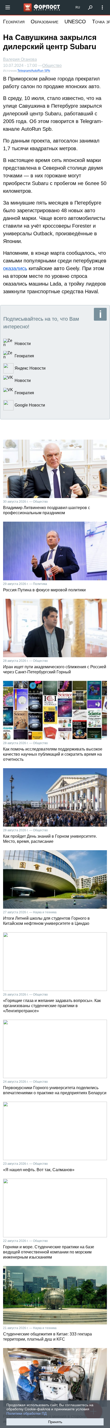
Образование (44, 21)
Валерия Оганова (20, 59)
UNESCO (75, 21)
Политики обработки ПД (26, 1413)
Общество (52, 66)
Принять (55, 1422)
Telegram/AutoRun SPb (33, 70)
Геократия (14, 21)
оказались (15, 268)
